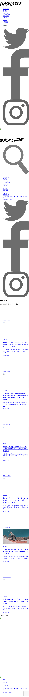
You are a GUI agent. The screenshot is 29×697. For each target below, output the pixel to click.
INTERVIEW (6, 14)
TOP (4, 679)
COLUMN (6, 16)
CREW (5, 17)
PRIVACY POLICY (8, 199)
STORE (5, 20)
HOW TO (5, 13)
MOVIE (5, 10)
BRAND (5, 21)
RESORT (5, 22)
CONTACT (6, 195)
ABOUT (5, 193)
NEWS (5, 11)
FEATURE (6, 9)
